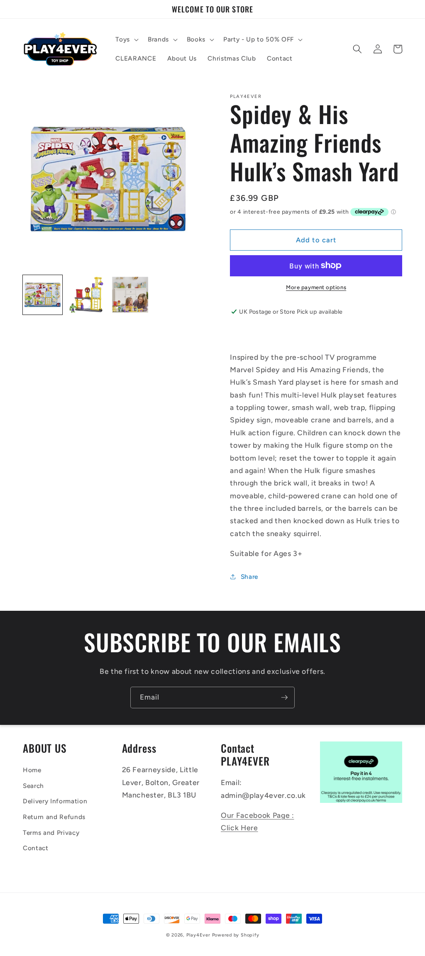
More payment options (316, 287)
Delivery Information (55, 801)
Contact (36, 848)
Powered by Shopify (235, 935)
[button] (126, 39)
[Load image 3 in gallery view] (130, 295)
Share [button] (249, 576)
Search (33, 786)
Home (32, 770)
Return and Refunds (54, 817)
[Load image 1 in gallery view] (42, 295)
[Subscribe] (284, 697)
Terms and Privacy (51, 832)
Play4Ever (198, 935)
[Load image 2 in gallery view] (86, 295)
